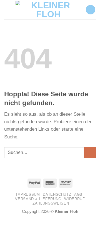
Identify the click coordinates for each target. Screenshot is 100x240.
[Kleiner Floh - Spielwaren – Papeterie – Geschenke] (48, 10)
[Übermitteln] (90, 152)
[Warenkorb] (90, 10)
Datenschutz (57, 194)
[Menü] (7, 9)
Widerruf (74, 199)
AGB (78, 194)
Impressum (28, 194)
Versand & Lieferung (38, 199)
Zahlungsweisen (50, 203)
